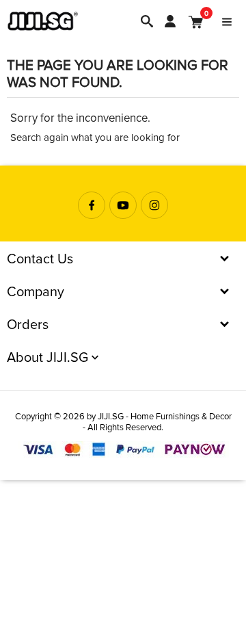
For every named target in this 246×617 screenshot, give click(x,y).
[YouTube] (123, 205)
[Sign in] (170, 21)
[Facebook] (91, 205)
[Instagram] (154, 205)
